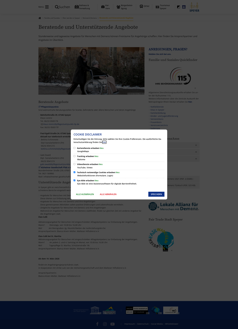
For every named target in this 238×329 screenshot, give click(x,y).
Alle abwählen (108, 194)
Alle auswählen (85, 194)
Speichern (156, 194)
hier (104, 142)
